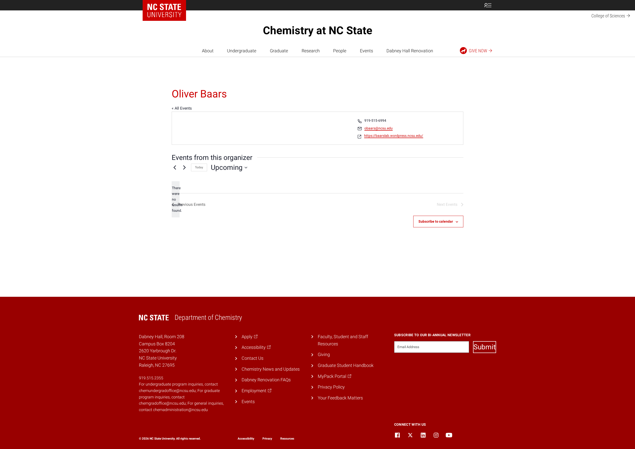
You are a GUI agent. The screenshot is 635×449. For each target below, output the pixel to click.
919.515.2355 (151, 378)
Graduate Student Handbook (346, 365)
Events (366, 50)
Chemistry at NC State (317, 30)
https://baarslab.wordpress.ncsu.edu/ (393, 136)
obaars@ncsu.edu (378, 128)
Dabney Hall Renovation (409, 50)
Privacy (267, 438)
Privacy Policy (331, 386)
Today (199, 167)
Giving (324, 354)
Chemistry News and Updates (271, 369)
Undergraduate (241, 50)
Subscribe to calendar (435, 221)
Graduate (279, 50)
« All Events (182, 108)
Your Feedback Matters (340, 397)
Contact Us (252, 358)
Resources (287, 438)
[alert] (176, 199)
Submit (485, 347)
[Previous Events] (175, 168)
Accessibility (246, 438)
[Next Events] (184, 168)
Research (311, 50)
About (208, 50)
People (339, 50)
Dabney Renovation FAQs (266, 379)
